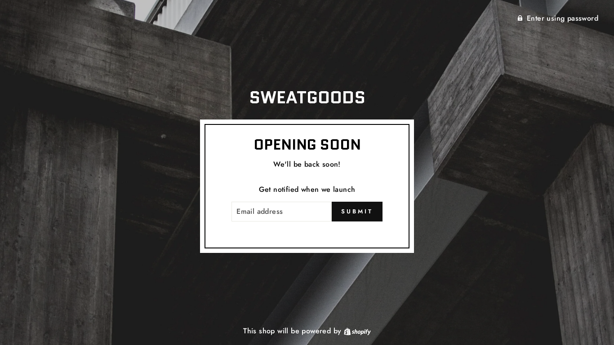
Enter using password (562, 18)
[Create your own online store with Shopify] (357, 331)
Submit (357, 211)
